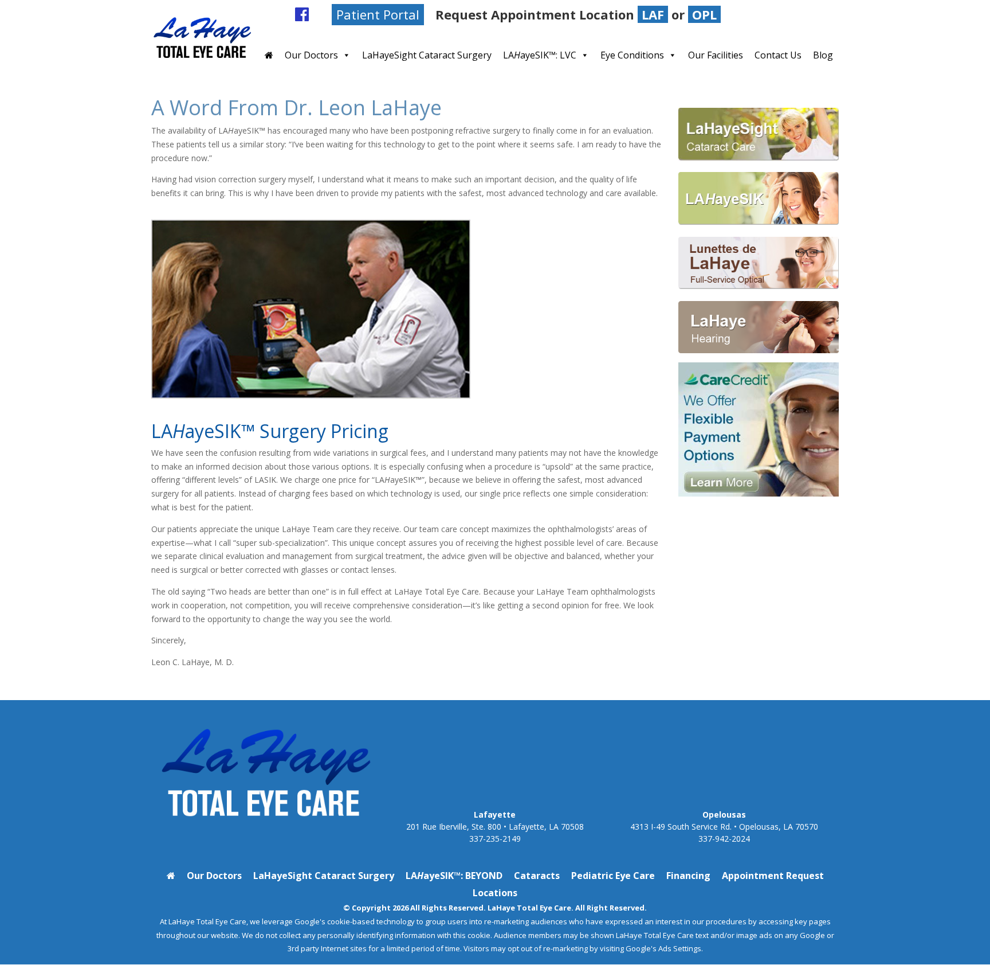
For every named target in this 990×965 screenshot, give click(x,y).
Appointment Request (773, 875)
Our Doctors (311, 55)
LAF (653, 14)
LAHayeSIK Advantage (766, 14)
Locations (495, 892)
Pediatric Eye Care (613, 875)
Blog (825, 14)
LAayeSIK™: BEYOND (454, 875)
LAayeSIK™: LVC (539, 55)
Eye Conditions (632, 55)
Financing (688, 875)
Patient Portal (377, 14)
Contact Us (778, 55)
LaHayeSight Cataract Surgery (427, 55)
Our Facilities (715, 55)
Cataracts (537, 875)
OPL (704, 14)
